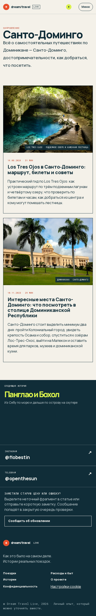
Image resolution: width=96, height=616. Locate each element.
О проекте (58, 579)
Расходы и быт (62, 573)
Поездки (9, 573)
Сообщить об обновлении (29, 521)
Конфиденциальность (20, 586)
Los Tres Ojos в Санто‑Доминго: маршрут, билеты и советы (47, 169)
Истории (9, 579)
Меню (85, 7)
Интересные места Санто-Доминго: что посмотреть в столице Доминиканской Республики (42, 307)
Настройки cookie (66, 586)
